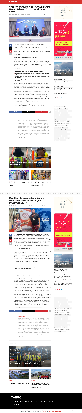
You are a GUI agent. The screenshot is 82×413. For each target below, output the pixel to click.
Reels (47, 1)
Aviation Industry (57, 304)
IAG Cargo (61, 129)
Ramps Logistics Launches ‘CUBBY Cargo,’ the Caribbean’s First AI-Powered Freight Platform (19, 184)
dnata (68, 121)
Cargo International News (67, 308)
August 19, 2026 (20, 365)
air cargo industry (57, 108)
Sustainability (56, 138)
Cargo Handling (12, 181)
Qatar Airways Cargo (57, 327)
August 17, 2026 (41, 387)
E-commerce (28, 307)
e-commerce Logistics (58, 123)
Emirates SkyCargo (67, 123)
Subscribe (53, 1)
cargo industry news (57, 308)
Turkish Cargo (60, 140)
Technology (67, 138)
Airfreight (61, 110)
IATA (65, 129)
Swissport (62, 138)
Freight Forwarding (57, 127)
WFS (64, 140)
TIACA (55, 140)
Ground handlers (18, 14)
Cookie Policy (51, 411)
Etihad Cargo (56, 125)
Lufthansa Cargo (63, 131)
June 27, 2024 (11, 14)
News (29, 1)
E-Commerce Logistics (22, 205)
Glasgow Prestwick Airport (36, 307)
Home (25, 1)
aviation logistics (64, 304)
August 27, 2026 (57, 266)
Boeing (67, 306)
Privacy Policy (44, 411)
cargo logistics (56, 119)
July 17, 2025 (41, 185)
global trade (56, 129)
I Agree (58, 411)
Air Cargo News (64, 108)
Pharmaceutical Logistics (58, 325)
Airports (16, 205)
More (66, 1)
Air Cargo (59, 106)
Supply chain (64, 327)
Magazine (35, 1)
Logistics (69, 129)
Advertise (42, 1)
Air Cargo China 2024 (20, 307)
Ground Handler (14, 160)
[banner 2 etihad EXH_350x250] (63, 12)
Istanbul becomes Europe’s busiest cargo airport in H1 (27, 275)
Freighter (65, 125)
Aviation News (56, 306)
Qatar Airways (67, 325)
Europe (61, 125)
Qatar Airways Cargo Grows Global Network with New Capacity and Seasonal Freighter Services (62, 72)
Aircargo (64, 106)
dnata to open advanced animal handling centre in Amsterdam (29, 71)
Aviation (69, 110)
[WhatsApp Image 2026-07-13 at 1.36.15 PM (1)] (63, 40)
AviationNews (62, 306)
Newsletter (60, 1)
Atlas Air (65, 110)
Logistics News (56, 131)
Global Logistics (65, 127)
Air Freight (56, 110)
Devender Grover (21, 117)
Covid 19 (61, 121)
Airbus (55, 106)
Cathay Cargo (56, 121)
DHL (65, 121)
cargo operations (64, 119)
